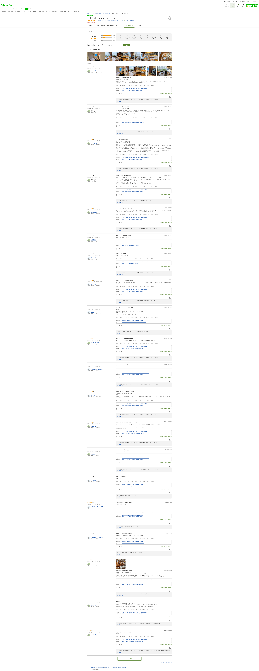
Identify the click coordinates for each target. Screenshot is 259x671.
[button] (96, 56)
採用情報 (115, 667)
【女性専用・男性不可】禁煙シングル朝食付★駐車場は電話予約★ (134, 322)
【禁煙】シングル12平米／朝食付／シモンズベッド (131, 245)
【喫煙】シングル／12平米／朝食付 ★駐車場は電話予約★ (133, 122)
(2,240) (129, 25)
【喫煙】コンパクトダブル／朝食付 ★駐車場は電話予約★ (132, 641)
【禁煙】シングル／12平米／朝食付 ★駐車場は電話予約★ (133, 90)
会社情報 (93, 667)
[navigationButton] (169, 56)
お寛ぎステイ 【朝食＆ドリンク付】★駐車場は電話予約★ (132, 120)
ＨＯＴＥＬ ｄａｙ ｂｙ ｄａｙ (102, 18)
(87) (110, 25)
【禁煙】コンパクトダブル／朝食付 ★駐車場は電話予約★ (132, 348)
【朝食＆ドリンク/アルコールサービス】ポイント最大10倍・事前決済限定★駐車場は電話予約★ (139, 244)
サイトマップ (235, 1)
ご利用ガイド (229, 1)
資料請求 (124, 667)
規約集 (119, 667)
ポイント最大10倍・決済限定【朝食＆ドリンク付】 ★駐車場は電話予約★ (135, 88)
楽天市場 (248, 1)
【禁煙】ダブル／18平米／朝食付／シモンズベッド (131, 263)
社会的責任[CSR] (108, 667)
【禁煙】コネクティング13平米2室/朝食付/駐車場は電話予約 (133, 433)
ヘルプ (224, 1)
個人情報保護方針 (100, 667)
